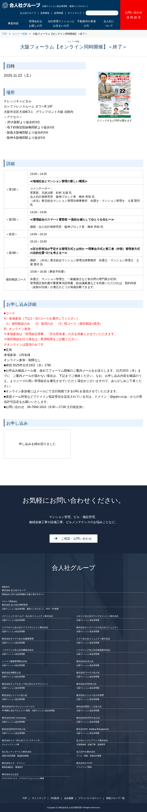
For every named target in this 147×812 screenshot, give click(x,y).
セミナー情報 (19, 33)
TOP (4, 33)
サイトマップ (74, 13)
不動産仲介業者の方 (86, 23)
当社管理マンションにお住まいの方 (61, 23)
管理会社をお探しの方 (35, 23)
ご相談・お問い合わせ (76, 538)
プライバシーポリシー (89, 798)
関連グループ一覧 (115, 798)
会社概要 (68, 798)
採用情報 (58, 13)
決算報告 (45, 13)
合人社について (109, 23)
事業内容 (13, 23)
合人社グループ (28, 13)
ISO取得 (55, 798)
